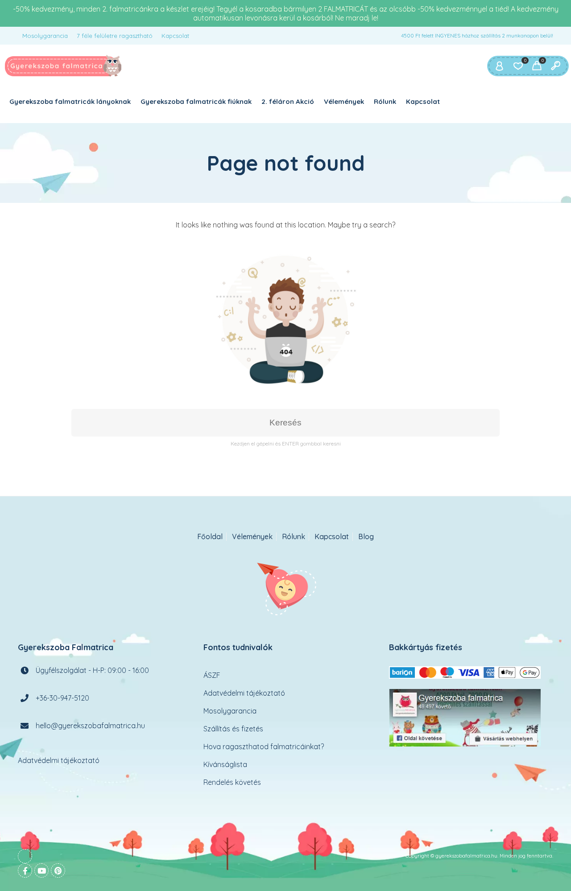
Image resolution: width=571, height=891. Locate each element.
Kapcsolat (175, 35)
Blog (366, 536)
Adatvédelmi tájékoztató (58, 760)
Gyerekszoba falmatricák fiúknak (196, 101)
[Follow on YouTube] (41, 870)
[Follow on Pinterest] (58, 870)
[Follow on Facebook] (25, 870)
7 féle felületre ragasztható (115, 35)
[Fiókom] (499, 66)
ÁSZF (211, 675)
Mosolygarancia (45, 35)
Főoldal (210, 536)
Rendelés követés (232, 782)
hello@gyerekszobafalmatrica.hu (90, 725)
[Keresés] (555, 66)
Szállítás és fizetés (233, 728)
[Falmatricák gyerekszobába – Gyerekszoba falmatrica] (63, 66)
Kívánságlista (225, 764)
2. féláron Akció (287, 101)
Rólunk (385, 101)
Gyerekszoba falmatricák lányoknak (70, 101)
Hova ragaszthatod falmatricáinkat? (263, 746)
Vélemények (344, 101)
